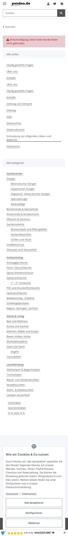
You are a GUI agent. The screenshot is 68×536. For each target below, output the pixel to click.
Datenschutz (29, 493)
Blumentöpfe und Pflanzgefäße (29, 229)
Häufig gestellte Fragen (20, 65)
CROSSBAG (14, 402)
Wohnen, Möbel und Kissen (23, 331)
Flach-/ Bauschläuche (19, 267)
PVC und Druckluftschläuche (23, 288)
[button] (48, 3)
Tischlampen (14, 374)
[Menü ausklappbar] (4, 2)
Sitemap (11, 110)
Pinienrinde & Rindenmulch (23, 214)
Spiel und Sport (16, 346)
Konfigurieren (34, 512)
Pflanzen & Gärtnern (18, 219)
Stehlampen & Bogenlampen (23, 369)
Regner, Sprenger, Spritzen (22, 308)
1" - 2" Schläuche (21, 283)
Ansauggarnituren (17, 262)
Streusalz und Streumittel (22, 249)
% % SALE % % (16, 413)
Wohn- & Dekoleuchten (20, 390)
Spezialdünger (19, 199)
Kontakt (11, 78)
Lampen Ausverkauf (18, 395)
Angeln (15, 351)
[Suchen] (61, 13)
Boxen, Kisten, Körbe (19, 336)
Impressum (12, 493)
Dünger (11, 178)
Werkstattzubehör (17, 341)
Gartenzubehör (15, 224)
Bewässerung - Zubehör (21, 298)
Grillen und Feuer (21, 239)
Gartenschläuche (17, 277)
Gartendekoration (21, 234)
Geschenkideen (17, 408)
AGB (9, 116)
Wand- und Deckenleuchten (23, 379)
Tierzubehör (14, 356)
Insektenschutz (15, 244)
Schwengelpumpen (18, 303)
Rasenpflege (18, 204)
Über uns (12, 71)
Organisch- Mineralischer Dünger (30, 194)
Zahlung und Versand (19, 103)
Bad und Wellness (17, 321)
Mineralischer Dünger (23, 183)
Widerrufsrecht (15, 129)
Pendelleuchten (16, 384)
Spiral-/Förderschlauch (20, 272)
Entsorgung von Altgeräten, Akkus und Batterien (29, 137)
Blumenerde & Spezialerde (22, 209)
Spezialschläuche (17, 293)
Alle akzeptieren (34, 502)
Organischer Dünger (23, 188)
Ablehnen (34, 522)
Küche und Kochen (18, 326)
